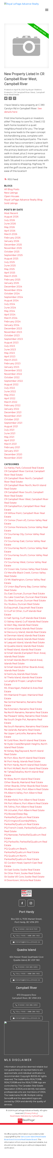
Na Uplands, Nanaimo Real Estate (22, 730)
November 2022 (13, 374)
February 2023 (12, 363)
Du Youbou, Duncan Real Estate (22, 604)
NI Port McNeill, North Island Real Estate (26, 768)
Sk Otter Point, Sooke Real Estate (22, 873)
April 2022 (9, 398)
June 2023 (10, 349)
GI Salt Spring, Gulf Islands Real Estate (25, 618)
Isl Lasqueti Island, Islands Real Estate (24, 642)
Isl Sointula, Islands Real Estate (21, 674)
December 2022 (13, 370)
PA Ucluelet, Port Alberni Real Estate (24, 810)
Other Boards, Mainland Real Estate (23, 782)
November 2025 (13, 248)
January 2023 (11, 367)
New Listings (11, 192)
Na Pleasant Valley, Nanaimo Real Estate (26, 716)
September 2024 (13, 297)
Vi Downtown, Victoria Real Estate (22, 880)
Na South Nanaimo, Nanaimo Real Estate (26, 726)
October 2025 (11, 251)
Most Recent (11, 213)
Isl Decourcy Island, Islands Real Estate (25, 632)
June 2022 (10, 391)
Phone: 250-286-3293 (28, 1005)
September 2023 (13, 339)
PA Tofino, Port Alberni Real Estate (23, 807)
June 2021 (9, 433)
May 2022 (9, 395)
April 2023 (9, 356)
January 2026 (11, 241)
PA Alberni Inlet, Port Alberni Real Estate (26, 789)
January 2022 (11, 409)
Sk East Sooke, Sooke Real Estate (22, 869)
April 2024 (9, 314)
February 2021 (12, 447)
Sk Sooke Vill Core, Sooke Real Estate (24, 876)
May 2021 (9, 437)
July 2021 (9, 430)
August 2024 (11, 300)
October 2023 (12, 335)
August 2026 (11, 216)
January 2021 (11, 451)
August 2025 (11, 258)
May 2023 (9, 353)
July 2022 (9, 388)
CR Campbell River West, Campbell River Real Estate (24, 93)
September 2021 (13, 423)
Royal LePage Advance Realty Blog (23, 199)
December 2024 (13, 286)
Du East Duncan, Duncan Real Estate (24, 593)
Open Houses (11, 196)
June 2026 (10, 223)
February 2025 (12, 279)
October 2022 (12, 377)
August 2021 (11, 426)
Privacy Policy (31, 1113)
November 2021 (12, 416)
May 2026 (9, 227)
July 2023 (9, 346)
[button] (22, 903)
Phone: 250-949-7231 (28, 929)
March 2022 (10, 402)
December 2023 (13, 328)
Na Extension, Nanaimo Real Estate (23, 709)
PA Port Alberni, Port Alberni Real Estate (26, 803)
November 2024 (13, 290)
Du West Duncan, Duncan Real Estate (25, 600)
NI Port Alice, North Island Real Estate (24, 758)
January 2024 (11, 325)
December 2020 (13, 454)
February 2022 (12, 405)
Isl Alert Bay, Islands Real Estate (21, 625)
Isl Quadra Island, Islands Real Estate (24, 646)
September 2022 (13, 381)
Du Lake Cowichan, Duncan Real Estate (25, 597)
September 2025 (13, 255)
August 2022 (11, 384)
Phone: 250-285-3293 (28, 967)
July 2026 (9, 220)
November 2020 (13, 458)
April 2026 (9, 230)
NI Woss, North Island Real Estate (22, 779)
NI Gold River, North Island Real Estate (25, 740)
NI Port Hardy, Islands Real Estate (22, 761)
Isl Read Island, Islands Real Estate (22, 649)
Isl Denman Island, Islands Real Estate (24, 635)
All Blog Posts (11, 189)
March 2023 (10, 360)
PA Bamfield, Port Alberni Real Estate (24, 800)
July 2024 (9, 304)
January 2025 (11, 283)
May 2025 (9, 269)
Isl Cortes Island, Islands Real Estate (23, 628)
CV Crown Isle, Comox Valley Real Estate (26, 569)
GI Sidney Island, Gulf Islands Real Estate (26, 621)
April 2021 (9, 440)
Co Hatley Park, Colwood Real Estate (24, 468)
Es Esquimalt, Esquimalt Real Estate (23, 607)
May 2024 (9, 311)
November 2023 (13, 332)
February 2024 (12, 321)
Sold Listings (11, 203)
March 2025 (10, 276)
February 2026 (12, 237)
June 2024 (10, 307)
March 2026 (10, 234)
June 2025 (10, 265)
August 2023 (11, 342)
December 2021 (12, 412)
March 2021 (10, 444)
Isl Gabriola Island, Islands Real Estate (24, 639)
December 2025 (13, 244)
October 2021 (11, 419)
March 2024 (10, 318)
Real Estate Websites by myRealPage (26, 1116)
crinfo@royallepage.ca (27, 1018)
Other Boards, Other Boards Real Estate (26, 786)
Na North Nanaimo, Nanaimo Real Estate (26, 712)
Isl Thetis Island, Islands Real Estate (23, 677)
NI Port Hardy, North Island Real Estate (25, 765)
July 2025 (9, 262)
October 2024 (12, 293)
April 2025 (9, 272)
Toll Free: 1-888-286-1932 (28, 1012)
